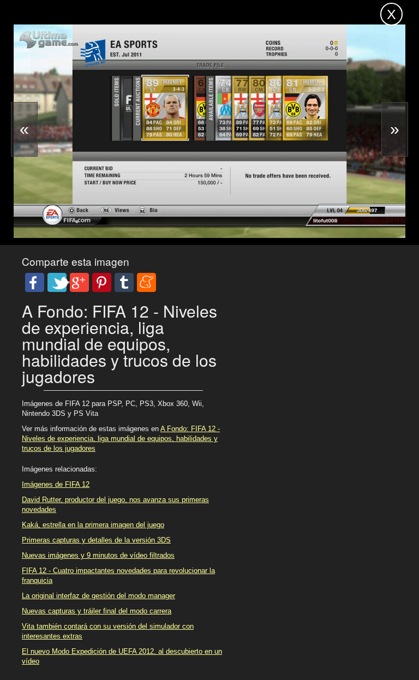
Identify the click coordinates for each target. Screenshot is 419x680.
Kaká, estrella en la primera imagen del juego (93, 525)
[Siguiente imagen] (394, 129)
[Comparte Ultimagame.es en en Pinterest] (101, 282)
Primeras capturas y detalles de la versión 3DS (96, 540)
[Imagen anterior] (24, 129)
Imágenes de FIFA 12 (55, 484)
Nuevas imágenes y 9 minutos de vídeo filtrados (98, 555)
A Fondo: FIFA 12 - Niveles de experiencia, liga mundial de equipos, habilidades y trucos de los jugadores (121, 438)
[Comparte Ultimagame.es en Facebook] (34, 282)
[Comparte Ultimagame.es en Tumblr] (124, 282)
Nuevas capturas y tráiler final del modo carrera (96, 611)
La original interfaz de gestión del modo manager (98, 596)
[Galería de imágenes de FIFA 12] (113, 210)
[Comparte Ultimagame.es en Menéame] (146, 282)
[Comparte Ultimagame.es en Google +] (79, 282)
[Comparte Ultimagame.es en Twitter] (57, 282)
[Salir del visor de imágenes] (391, 14)
